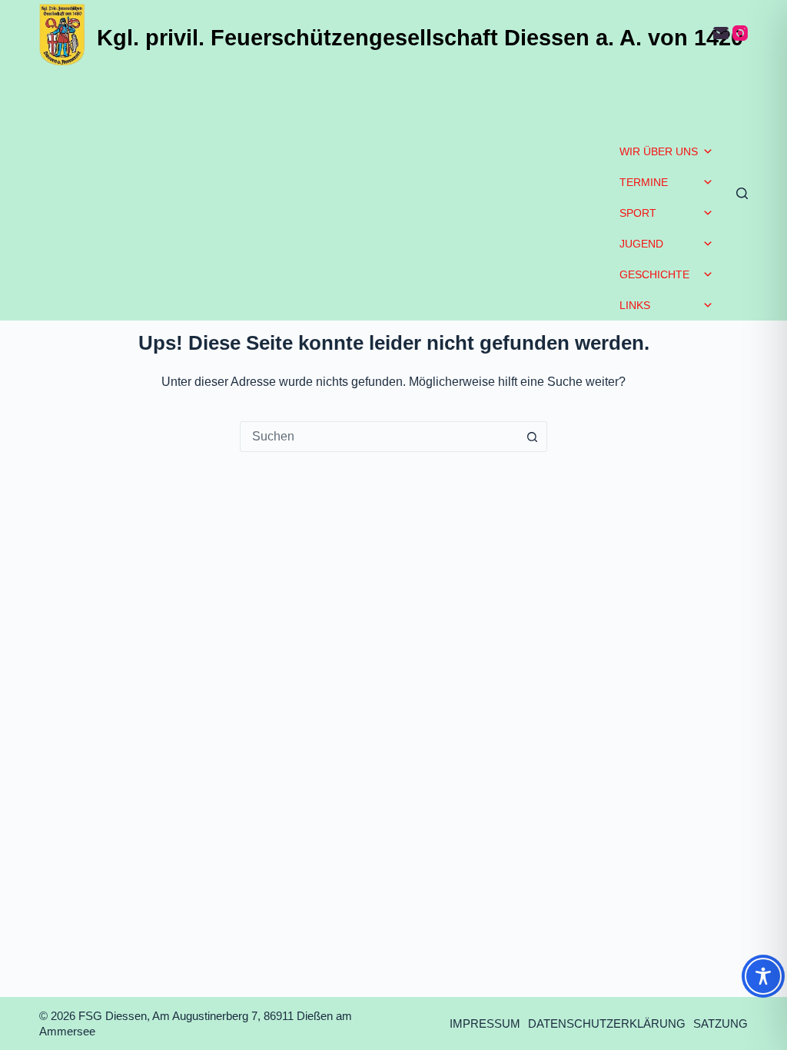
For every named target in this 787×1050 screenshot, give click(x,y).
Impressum (485, 1023)
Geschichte (654, 274)
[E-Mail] (721, 33)
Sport (637, 213)
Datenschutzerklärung (607, 1023)
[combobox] (379, 436)
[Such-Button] (531, 436)
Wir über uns (658, 151)
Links (634, 305)
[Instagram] (740, 33)
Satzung (720, 1023)
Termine (643, 182)
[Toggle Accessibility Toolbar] (763, 976)
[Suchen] (742, 193)
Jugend (641, 244)
